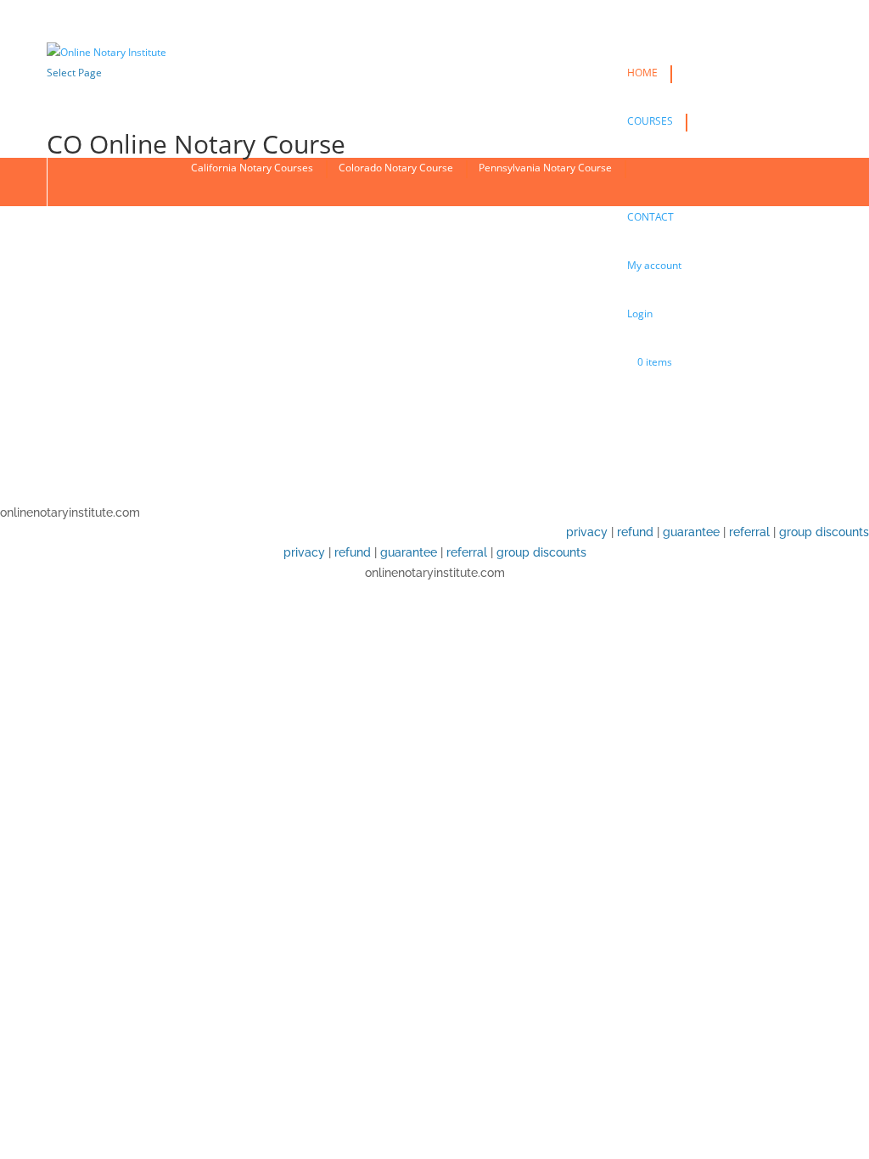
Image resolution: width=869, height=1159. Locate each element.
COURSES (650, 121)
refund (635, 532)
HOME (642, 72)
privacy (587, 532)
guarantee (691, 532)
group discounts (824, 532)
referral (749, 532)
